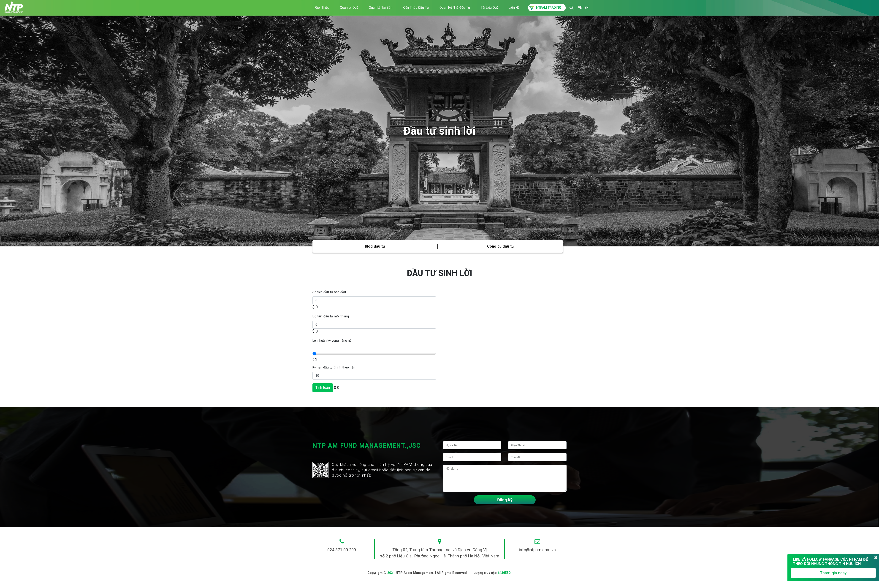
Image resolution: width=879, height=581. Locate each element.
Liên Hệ (514, 7)
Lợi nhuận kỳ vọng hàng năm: (333, 340)
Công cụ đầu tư (500, 246)
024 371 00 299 (341, 549)
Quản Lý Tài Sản (380, 7)
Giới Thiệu (322, 7)
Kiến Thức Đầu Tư (416, 7)
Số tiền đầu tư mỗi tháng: (331, 316)
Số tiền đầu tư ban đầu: (329, 292)
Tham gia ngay (833, 572)
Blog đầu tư (375, 246)
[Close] (876, 558)
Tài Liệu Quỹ (489, 7)
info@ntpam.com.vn (537, 549)
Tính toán (322, 387)
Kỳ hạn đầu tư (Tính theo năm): (335, 367)
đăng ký (505, 499)
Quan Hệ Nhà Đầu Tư (455, 7)
